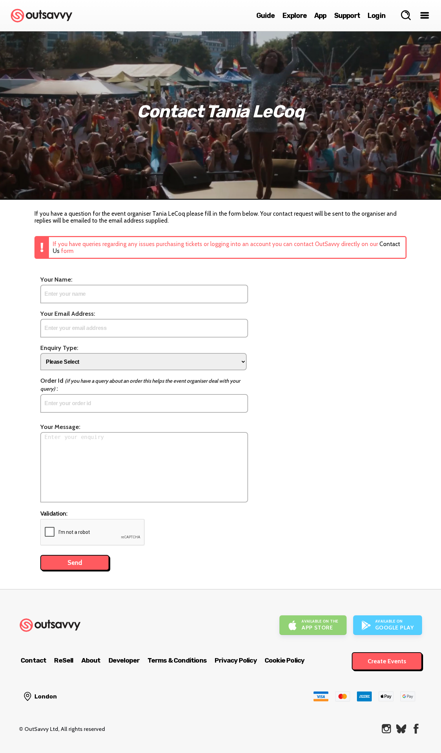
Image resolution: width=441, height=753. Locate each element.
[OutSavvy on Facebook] (416, 729)
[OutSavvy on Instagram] (386, 729)
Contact (33, 660)
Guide (265, 15)
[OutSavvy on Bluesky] (401, 729)
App (320, 15)
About (91, 660)
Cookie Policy (285, 660)
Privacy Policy (236, 660)
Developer (124, 660)
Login (377, 15)
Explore (295, 15)
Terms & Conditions (177, 660)
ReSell (63, 660)
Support (347, 15)
